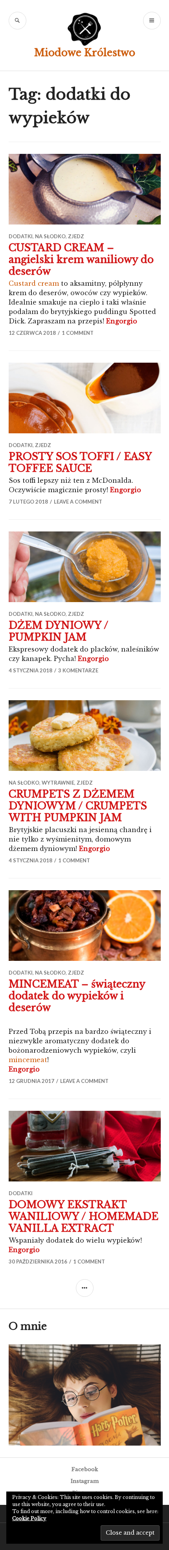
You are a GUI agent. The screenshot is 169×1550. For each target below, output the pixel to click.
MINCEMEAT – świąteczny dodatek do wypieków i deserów (77, 996)
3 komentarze (78, 670)
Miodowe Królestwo (84, 53)
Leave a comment (78, 501)
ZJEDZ (76, 236)
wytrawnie (58, 783)
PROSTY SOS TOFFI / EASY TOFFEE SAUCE (80, 463)
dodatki (21, 236)
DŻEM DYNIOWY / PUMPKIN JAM (58, 631)
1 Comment (78, 333)
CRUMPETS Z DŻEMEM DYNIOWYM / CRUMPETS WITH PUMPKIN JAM (78, 806)
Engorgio (121, 321)
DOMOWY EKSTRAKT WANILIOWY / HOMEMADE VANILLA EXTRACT (83, 1216)
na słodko (50, 236)
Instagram (85, 1481)
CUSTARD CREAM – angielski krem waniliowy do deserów (81, 260)
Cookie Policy (29, 1518)
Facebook (85, 1469)
